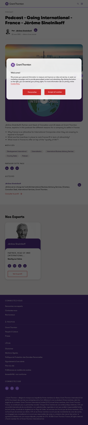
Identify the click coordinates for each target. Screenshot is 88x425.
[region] (44, 78)
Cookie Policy (15, 84)
